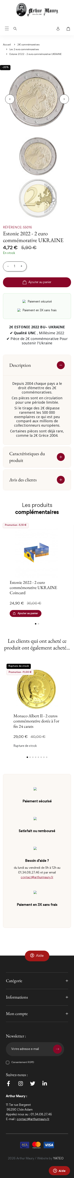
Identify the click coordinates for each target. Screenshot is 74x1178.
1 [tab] (35, 623)
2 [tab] (38, 623)
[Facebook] (8, 1083)
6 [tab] (41, 757)
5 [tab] (38, 757)
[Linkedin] (44, 1083)
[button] (37, 955)
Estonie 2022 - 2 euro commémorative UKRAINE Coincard (33, 587)
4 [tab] (35, 757)
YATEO (58, 1158)
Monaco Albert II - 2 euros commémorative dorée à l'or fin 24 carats (36, 721)
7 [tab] (44, 757)
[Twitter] (32, 1083)
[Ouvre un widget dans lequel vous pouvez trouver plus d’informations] (59, 1171)
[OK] (57, 1049)
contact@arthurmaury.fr (37, 877)
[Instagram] (20, 1083)
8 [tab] (46, 757)
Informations (17, 997)
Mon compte (17, 1013)
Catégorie (14, 981)
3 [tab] (33, 757)
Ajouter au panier (39, 282)
